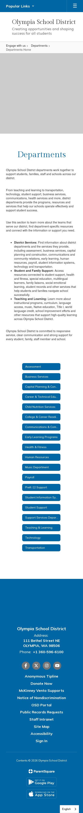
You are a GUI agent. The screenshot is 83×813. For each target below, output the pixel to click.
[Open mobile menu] (75, 6)
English (66, 809)
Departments (39, 45)
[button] (20, 6)
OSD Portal (41, 705)
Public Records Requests (41, 712)
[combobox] (69, 809)
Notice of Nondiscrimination (41, 697)
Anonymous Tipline (41, 676)
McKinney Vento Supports (41, 690)
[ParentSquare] (42, 771)
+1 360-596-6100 (48, 652)
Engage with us (16, 45)
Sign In (41, 741)
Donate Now (41, 683)
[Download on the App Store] (41, 794)
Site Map (41, 726)
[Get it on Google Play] (41, 781)
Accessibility (42, 733)
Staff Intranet (41, 719)
